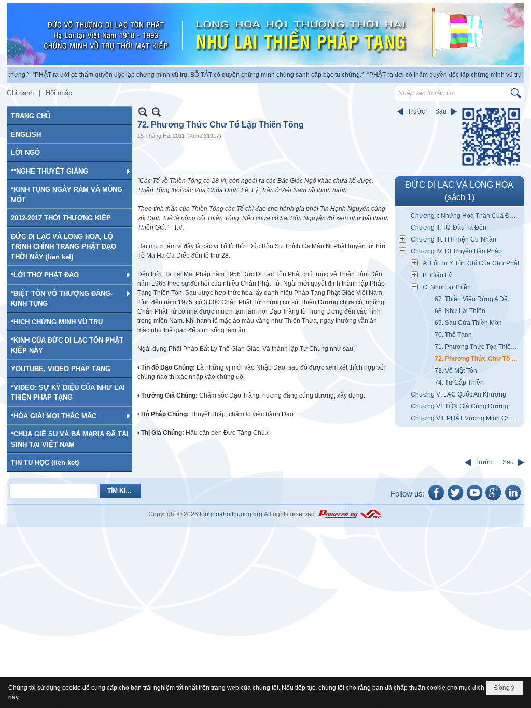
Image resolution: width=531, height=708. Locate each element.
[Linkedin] (513, 499)
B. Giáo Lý (437, 275)
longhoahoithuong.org (231, 514)
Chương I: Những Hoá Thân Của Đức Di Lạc (466, 215)
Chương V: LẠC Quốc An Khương (458, 394)
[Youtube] (474, 499)
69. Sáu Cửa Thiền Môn (468, 323)
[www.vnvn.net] (349, 514)
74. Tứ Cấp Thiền (459, 382)
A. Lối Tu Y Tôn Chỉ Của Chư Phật (471, 263)
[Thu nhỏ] (142, 111)
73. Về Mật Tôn (456, 370)
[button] (69, 171)
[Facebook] (436, 499)
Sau (440, 111)
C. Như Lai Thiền (447, 287)
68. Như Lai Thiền (460, 311)
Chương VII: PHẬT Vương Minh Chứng (466, 418)
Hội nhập (59, 93)
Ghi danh (20, 93)
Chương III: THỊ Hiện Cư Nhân (453, 239)
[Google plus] (493, 499)
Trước (416, 111)
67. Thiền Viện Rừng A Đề (471, 299)
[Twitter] (455, 499)
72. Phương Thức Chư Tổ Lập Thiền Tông (478, 358)
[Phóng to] (156, 111)
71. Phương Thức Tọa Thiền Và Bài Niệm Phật (478, 346)
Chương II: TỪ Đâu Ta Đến (448, 227)
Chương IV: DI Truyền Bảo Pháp (456, 251)
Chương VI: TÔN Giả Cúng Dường (459, 406)
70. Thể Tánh (453, 334)
